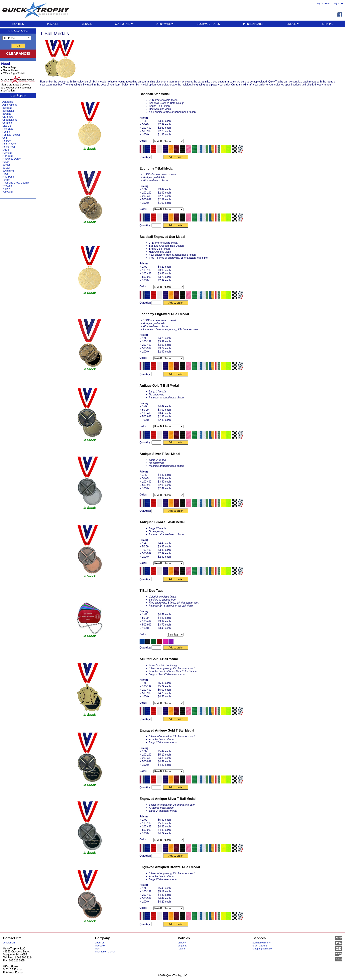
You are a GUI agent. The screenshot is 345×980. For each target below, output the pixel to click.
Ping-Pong (8, 176)
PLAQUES (52, 24)
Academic (7, 101)
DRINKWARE (163, 24)
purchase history (262, 942)
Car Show (7, 116)
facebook (100, 945)
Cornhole (7, 122)
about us (99, 942)
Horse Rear (8, 146)
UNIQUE (291, 24)
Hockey (6, 140)
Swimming (8, 170)
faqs (97, 948)
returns (181, 948)
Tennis (6, 179)
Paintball (7, 152)
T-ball (5, 173)
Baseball (7, 107)
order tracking (260, 945)
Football (6, 131)
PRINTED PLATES (253, 24)
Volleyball (7, 191)
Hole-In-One (9, 143)
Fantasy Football (11, 134)
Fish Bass (7, 128)
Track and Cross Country (15, 182)
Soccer (6, 164)
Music (5, 149)
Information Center (105, 951)
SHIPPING (327, 24)
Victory (6, 188)
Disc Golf (7, 125)
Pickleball (7, 155)
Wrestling (7, 185)
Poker (5, 161)
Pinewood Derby (11, 158)
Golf (4, 137)
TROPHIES (18, 24)
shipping (182, 945)
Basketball (8, 110)
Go (18, 45)
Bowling (6, 113)
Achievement (9, 104)
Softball (6, 167)
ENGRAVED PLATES (208, 24)
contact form (9, 942)
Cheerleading (9, 119)
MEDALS (87, 24)
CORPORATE (123, 24)
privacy (182, 942)
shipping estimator (263, 948)
